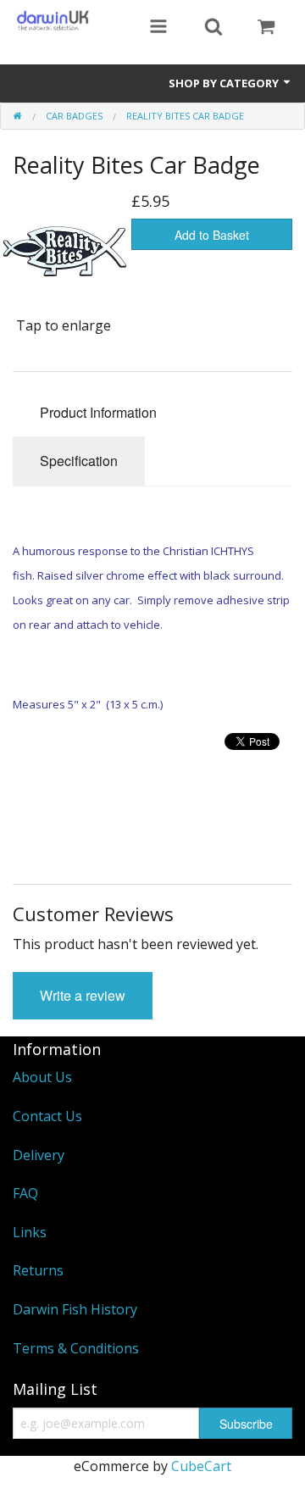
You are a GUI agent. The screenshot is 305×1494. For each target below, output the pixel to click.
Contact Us (47, 1116)
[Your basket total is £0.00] (266, 27)
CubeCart (201, 1466)
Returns (38, 1270)
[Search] (213, 27)
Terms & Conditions (76, 1348)
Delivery (38, 1155)
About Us (42, 1077)
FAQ (25, 1193)
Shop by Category (225, 83)
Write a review (82, 995)
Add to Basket (212, 234)
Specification (79, 460)
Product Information (98, 412)
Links (30, 1232)
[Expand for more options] (158, 27)
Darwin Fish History (75, 1309)
